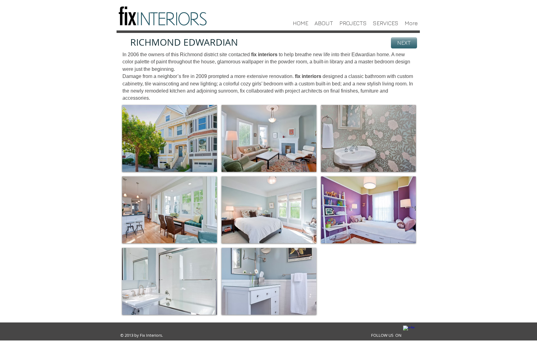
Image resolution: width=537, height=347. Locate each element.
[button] (169, 138)
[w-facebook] (409, 331)
